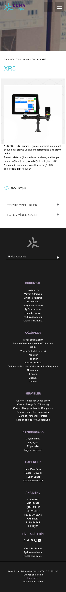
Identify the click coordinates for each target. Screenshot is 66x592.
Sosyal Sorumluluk (33, 305)
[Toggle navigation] (59, 7)
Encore (35, 59)
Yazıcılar (33, 354)
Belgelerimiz (33, 301)
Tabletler (33, 358)
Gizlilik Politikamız (33, 320)
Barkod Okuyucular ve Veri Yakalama (33, 343)
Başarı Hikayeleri (33, 450)
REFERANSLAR (33, 514)
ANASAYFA (33, 499)
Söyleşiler (33, 442)
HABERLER (33, 518)
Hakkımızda (33, 290)
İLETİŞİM (33, 526)
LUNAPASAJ (33, 522)
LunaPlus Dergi (33, 469)
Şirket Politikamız (33, 297)
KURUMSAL (33, 503)
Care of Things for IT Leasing (33, 404)
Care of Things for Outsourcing (33, 412)
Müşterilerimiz (33, 438)
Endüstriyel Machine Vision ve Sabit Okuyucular (33, 366)
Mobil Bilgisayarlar (33, 339)
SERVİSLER (33, 511)
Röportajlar (33, 446)
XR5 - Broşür (18, 188)
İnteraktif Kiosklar (33, 362)
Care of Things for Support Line (33, 419)
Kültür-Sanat (33, 476)
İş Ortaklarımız (33, 309)
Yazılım (33, 381)
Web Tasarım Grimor (33, 581)
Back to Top (33, 578)
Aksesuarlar (33, 370)
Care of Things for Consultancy (33, 400)
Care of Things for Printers (33, 415)
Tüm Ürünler (23, 59)
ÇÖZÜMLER (33, 507)
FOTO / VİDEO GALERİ (23, 215)
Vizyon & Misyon (33, 294)
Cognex (33, 377)
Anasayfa (9, 59)
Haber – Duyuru (33, 472)
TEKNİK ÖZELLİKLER (22, 205)
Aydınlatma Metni (33, 316)
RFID (33, 347)
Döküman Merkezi (33, 480)
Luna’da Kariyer (33, 313)
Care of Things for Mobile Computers (33, 408)
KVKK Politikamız (33, 548)
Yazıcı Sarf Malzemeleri (33, 351)
